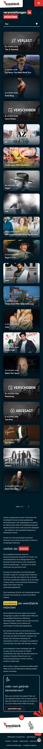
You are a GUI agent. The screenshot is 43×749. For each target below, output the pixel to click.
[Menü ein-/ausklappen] (38, 2)
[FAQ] (38, 739)
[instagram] (21, 717)
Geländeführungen (14, 709)
